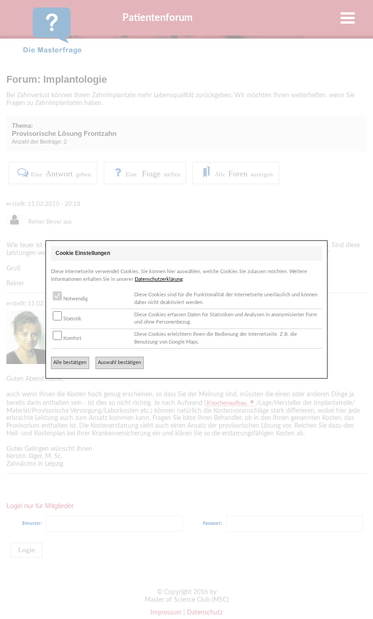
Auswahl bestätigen (119, 362)
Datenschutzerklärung (159, 279)
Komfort (71, 338)
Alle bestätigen (69, 362)
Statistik (71, 318)
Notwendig (75, 298)
